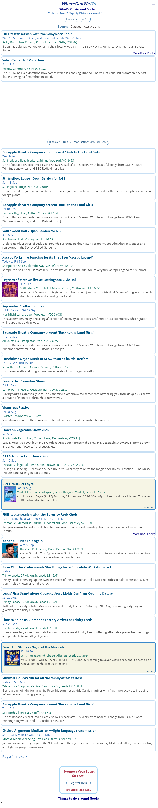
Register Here (78, 783)
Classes (76, 26)
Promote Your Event (79, 773)
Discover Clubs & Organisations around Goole (78, 142)
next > (21, 756)
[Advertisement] (78, 110)
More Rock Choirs (144, 53)
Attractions (92, 26)
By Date (85, 19)
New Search (71, 19)
